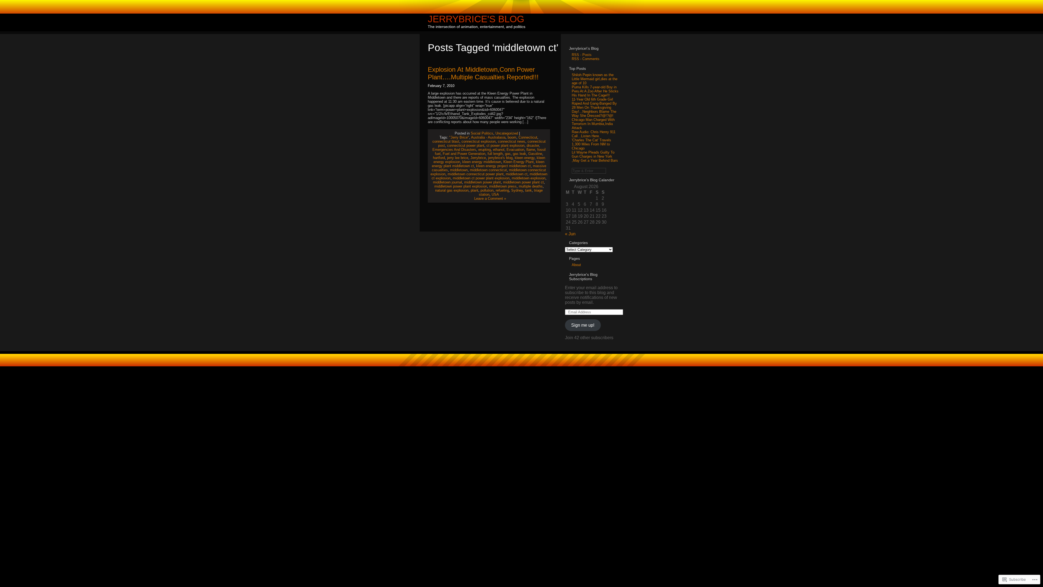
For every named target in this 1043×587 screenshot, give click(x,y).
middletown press (503, 186)
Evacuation (515, 150)
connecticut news (511, 141)
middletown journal (447, 182)
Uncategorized (506, 133)
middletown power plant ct (523, 182)
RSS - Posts (582, 55)
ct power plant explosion (505, 145)
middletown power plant (482, 182)
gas (508, 154)
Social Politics (482, 133)
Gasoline (535, 154)
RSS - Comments (585, 59)
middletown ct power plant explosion (481, 178)
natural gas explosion (452, 190)
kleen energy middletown (481, 162)
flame (530, 150)
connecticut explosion (478, 141)
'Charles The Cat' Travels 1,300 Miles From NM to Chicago (591, 144)
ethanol (498, 150)
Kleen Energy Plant (518, 162)
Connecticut (528, 137)
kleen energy (525, 158)
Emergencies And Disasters (454, 150)
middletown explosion (528, 178)
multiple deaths (531, 186)
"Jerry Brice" (459, 137)
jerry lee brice (457, 158)
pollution (487, 190)
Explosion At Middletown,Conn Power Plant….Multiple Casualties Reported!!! (483, 73)
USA (495, 194)
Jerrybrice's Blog (476, 19)
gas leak (519, 154)
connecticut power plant (465, 145)
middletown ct (516, 174)
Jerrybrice (478, 158)
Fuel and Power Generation (464, 154)
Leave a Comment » (490, 198)
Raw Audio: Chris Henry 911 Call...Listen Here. (593, 134)
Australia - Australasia (488, 137)
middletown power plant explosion (460, 186)
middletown (459, 170)
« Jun (570, 234)
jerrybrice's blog (500, 158)
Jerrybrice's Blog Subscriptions (583, 276)
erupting (484, 150)
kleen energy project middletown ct (503, 166)
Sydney (517, 190)
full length (495, 154)
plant (474, 190)
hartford (439, 158)
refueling (502, 190)
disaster (533, 145)
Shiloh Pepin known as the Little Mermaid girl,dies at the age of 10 (594, 79)
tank (528, 190)
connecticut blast (445, 141)
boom (512, 137)
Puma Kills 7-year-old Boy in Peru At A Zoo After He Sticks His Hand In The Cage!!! (595, 91)
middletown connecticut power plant (476, 174)
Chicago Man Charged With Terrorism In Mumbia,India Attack (593, 124)
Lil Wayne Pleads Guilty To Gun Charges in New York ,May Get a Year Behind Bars (595, 156)
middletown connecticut (488, 170)
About (576, 265)
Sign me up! (582, 325)
